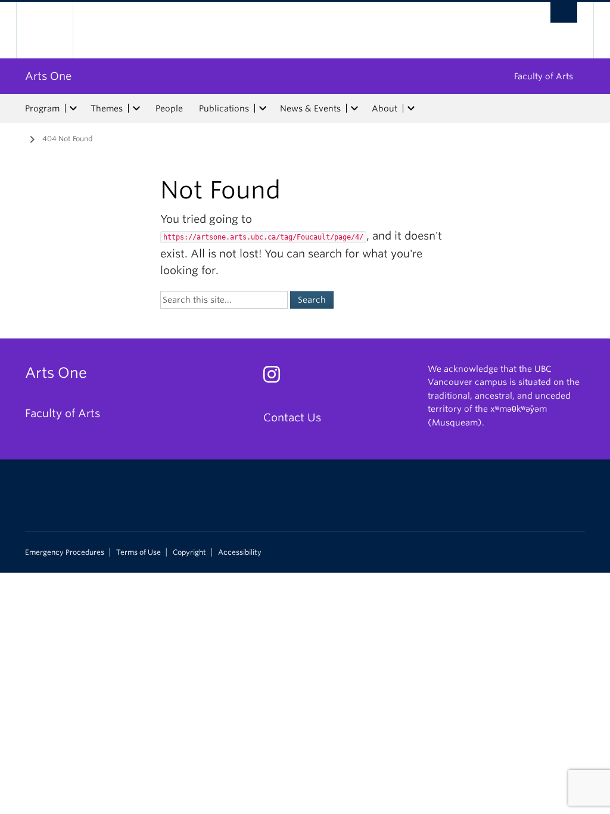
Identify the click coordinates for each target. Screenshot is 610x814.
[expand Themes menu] (136, 108)
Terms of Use (138, 552)
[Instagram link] (276, 377)
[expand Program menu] (73, 108)
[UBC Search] (563, 12)
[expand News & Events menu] (354, 108)
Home (16, 137)
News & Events (310, 108)
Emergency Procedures (64, 552)
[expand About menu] (411, 108)
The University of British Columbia (53, 30)
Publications (224, 108)
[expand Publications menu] (263, 108)
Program (42, 108)
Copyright (189, 552)
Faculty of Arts (543, 76)
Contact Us (292, 417)
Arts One (48, 76)
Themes (107, 108)
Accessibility (240, 552)
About (384, 108)
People (169, 108)
